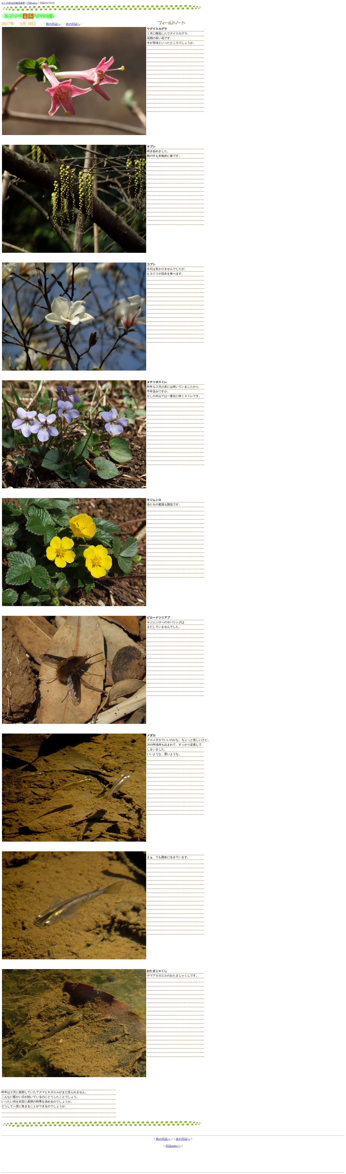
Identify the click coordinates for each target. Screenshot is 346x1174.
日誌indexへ (173, 1146)
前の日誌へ (53, 24)
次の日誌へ (73, 24)
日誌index (32, 3)
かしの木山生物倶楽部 (13, 3)
